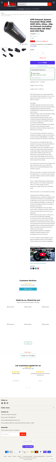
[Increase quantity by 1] (43, 53)
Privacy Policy (49, 456)
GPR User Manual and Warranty (38, 263)
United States (27, 441)
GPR (33, 38)
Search (9, 456)
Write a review (28, 289)
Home (2, 13)
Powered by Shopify (28, 459)
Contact (14, 456)
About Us (19, 456)
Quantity (32, 49)
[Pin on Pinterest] (38, 268)
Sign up (23, 434)
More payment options (42, 66)
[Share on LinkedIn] (36, 268)
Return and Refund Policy (39, 456)
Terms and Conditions (27, 456)
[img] (28, 367)
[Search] (49, 4)
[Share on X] (33, 268)
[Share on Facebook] (31, 268)
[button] (3, 49)
